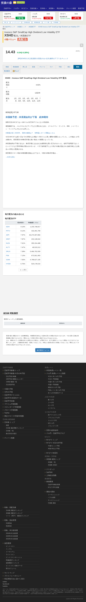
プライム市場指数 (11, 404)
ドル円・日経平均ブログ (55, 433)
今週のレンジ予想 (54, 446)
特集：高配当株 (10, 507)
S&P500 (49, 472)
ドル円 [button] (15, 8)
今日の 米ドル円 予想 (55, 376)
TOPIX (6, 413)
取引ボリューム (11, 568)
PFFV (8, 231)
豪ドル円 (51, 400)
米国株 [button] (51, 8)
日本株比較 (27, 22)
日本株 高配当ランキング (14, 510)
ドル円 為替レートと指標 (55, 373)
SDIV (8, 227)
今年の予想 (8, 392)
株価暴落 (49, 481)
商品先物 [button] (60, 8)
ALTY (8, 247)
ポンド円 (51, 405)
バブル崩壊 (51, 497)
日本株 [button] (42, 8)
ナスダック (50, 469)
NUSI (8, 243)
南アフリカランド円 (54, 415)
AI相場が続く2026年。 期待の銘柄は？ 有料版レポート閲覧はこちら (30, 133)
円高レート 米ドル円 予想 (56, 390)
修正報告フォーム (43, 350)
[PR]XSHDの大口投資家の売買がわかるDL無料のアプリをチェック (43, 58)
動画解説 (7, 71)
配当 (77, 67)
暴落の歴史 (50, 492)
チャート (42, 67)
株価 (7, 67)
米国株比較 (37, 22)
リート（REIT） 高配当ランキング (17, 516)
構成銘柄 (16, 67)
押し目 (6, 22)
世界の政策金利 (52, 430)
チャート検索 (71, 8)
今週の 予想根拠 (53, 384)
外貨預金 (9, 523)
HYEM (8, 264)
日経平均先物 (9, 401)
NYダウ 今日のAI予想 (54, 443)
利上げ (16, 71)
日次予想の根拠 (11, 376)
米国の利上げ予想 (54, 448)
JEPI (7, 235)
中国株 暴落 (52, 503)
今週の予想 (8, 389)
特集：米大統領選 (11, 530)
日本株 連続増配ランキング (15, 428)
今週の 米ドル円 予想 (55, 382)
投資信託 (9, 526)
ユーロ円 (51, 402)
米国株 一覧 (52, 462)
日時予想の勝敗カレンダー (14, 379)
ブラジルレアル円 (54, 417)
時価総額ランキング (12, 560)
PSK (7, 255)
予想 (60, 67)
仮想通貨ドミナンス (12, 563)
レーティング (16, 22)
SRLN (8, 251)
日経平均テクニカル (11, 395)
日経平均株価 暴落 (54, 484)
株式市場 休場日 (11, 433)
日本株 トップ (9, 422)
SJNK (8, 260)
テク (51, 67)
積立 (69, 67)
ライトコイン (10, 554)
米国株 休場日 (52, 465)
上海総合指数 (51, 475)
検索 (7, 425)
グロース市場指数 (11, 410)
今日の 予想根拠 (53, 379)
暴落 (33, 67)
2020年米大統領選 (12, 536)
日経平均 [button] (7, 8)
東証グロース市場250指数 (14, 416)
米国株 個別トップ (53, 459)
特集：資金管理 (10, 520)
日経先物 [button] (33, 8)
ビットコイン (10, 546)
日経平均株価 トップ (12, 370)
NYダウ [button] (24, 8)
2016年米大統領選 (12, 539)
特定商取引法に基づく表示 (14, 579)
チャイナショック (54, 500)
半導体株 (55, 22)
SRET (8, 239)
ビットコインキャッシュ (14, 557)
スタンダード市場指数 (12, 407)
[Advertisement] (43, 182)
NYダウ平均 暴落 (53, 487)
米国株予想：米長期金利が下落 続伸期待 (27, 117)
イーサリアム (10, 552)
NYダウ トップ (52, 440)
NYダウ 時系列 (52, 453)
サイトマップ (9, 573)
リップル (9, 549)
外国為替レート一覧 (53, 370)
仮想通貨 (7, 543)
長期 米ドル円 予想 (54, 387)
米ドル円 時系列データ (55, 393)
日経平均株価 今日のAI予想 (14, 373)
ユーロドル (51, 408)
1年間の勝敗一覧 (11, 382)
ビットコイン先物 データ (14, 565)
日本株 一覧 (10, 431)
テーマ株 (46, 22)
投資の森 (6, 2)
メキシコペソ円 (53, 426)
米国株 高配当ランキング (14, 513)
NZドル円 (51, 423)
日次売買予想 (10, 384)
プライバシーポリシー (12, 576)
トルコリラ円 (52, 420)
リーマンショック (54, 494)
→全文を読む (10, 157)
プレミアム (20, 2)
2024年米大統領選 (12, 533)
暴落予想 (81, 8)
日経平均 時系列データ (13, 398)
